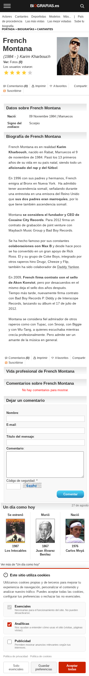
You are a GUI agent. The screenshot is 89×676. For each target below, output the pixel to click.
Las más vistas (34, 21)
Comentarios (17, 86)
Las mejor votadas (59, 21)
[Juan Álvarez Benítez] (45, 531)
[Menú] (7, 6)
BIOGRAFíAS (26, 29)
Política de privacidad (15, 656)
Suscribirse (14, 91)
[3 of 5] (18, 73)
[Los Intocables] (15, 531)
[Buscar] (82, 5)
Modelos (54, 16)
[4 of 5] (24, 73)
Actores (7, 16)
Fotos (16, 62)
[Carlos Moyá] (75, 531)
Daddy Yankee (68, 267)
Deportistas (38, 16)
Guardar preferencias (43, 667)
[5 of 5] (30, 73)
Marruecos (65, 116)
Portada (8, 29)
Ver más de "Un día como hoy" (20, 564)
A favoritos (60, 86)
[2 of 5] (12, 73)
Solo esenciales (16, 667)
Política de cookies (41, 656)
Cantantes (21, 16)
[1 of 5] (6, 73)
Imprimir (40, 86)
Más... (67, 16)
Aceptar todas (72, 667)
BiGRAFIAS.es (44, 6)
